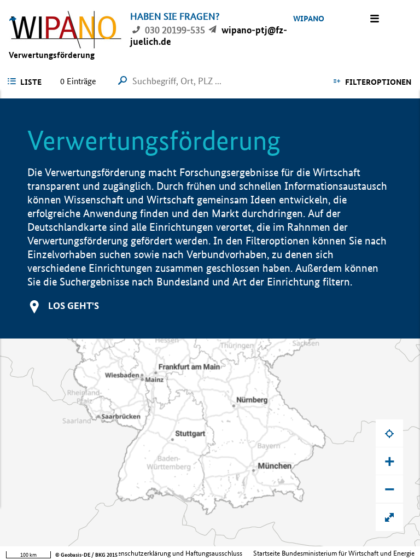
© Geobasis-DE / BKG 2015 (86, 555)
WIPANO (308, 19)
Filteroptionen (378, 82)
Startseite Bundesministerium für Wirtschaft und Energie (334, 553)
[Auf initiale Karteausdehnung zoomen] (389, 517)
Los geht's (73, 305)
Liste (31, 82)
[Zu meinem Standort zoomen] (389, 433)
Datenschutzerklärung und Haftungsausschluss (174, 553)
